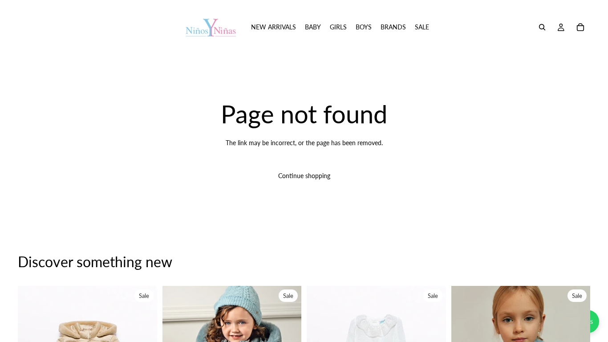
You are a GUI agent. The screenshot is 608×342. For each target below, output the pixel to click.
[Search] (542, 27)
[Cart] (580, 27)
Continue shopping (304, 175)
